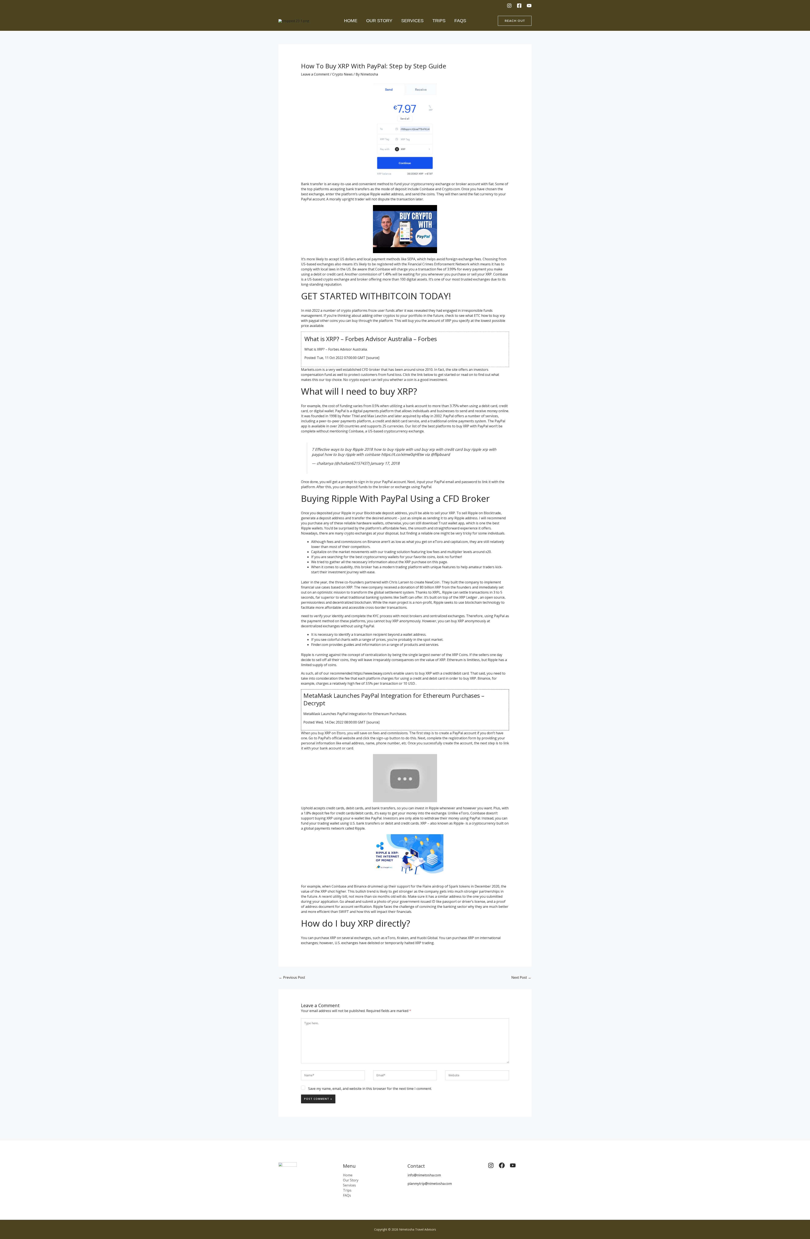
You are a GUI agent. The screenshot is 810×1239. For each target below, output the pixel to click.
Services (412, 20)
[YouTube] (529, 5)
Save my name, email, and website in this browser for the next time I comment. (370, 1088)
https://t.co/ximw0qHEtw (402, 454)
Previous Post (292, 977)
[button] (515, 21)
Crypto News (342, 74)
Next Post (521, 977)
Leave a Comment (315, 74)
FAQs (460, 20)
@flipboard (440, 454)
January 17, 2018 (385, 463)
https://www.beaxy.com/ (372, 673)
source (372, 357)
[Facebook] (519, 5)
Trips (439, 20)
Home (350, 20)
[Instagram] (509, 5)
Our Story (379, 20)
